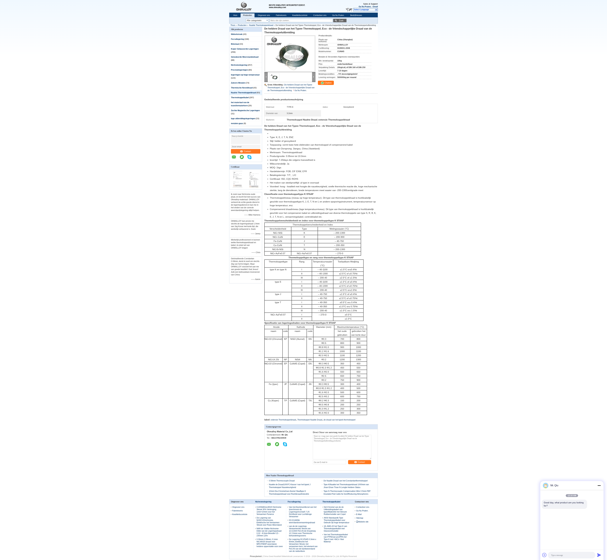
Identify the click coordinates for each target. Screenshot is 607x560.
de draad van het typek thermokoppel (340, 420)
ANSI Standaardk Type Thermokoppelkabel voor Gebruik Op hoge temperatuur (336, 520)
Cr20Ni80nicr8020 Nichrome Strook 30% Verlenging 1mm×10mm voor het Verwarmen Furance (269, 510)
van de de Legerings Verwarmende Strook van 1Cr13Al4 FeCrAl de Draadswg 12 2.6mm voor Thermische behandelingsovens (302, 531)
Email (375, 7)
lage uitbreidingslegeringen (243, 118)
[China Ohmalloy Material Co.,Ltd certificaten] (237, 187)
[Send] (599, 554)
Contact (247, 151)
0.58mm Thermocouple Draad (282, 481)
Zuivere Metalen (238, 83)
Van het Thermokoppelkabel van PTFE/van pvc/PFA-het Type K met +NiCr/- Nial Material (336, 538)
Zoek (341, 20)
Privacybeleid (256, 556)
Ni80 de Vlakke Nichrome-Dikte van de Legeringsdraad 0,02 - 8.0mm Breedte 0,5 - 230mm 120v (269, 532)
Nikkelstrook (236, 34)
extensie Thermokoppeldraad (283, 420)
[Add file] (544, 554)
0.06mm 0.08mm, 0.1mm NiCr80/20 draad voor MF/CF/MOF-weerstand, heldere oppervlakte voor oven (270, 543)
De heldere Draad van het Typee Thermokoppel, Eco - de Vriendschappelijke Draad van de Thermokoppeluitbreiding (291, 88)
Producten (247, 15)
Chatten (328, 83)
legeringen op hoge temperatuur (245, 75)
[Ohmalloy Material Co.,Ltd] (249, 6)
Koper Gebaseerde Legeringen (245, 49)
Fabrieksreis (281, 15)
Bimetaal (235, 44)
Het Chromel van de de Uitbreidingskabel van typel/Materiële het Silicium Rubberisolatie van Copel (335, 510)
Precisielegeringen (239, 70)
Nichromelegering (239, 65)
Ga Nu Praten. (365, 7)
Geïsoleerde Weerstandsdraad (244, 57)
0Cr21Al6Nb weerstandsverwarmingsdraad (302, 521)
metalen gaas (237, 123)
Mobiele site (363, 522)
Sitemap (359, 518)
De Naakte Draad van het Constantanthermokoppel (346, 481)
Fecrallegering (237, 39)
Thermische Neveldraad (242, 88)
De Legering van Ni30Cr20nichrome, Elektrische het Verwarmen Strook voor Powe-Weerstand (269, 521)
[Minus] (599, 485)
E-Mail (359, 514)
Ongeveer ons (264, 15)
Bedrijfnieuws (356, 15)
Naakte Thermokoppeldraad (261, 25)
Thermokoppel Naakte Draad (309, 420)
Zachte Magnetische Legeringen (245, 110)
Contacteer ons (319, 15)
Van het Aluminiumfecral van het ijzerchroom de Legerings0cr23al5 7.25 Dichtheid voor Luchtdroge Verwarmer (302, 512)
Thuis (232, 25)
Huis (235, 15)
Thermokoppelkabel (240, 97)
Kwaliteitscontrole (299, 15)
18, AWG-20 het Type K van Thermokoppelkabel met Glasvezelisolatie (335, 528)
